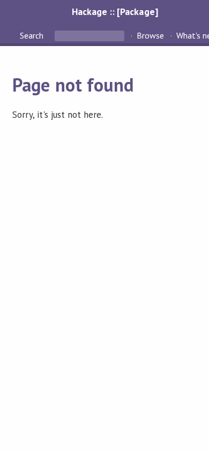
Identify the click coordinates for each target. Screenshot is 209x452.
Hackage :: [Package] (115, 11)
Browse (150, 35)
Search (33, 35)
